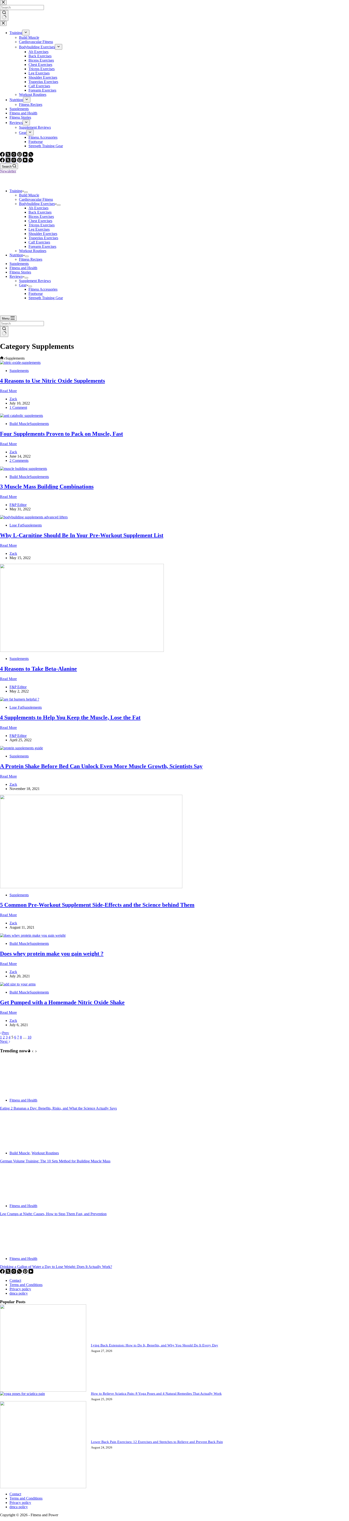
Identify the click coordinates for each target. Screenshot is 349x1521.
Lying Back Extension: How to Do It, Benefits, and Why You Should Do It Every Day (154, 1345)
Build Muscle (29, 195)
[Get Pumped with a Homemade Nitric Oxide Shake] (18, 984)
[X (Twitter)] (8, 161)
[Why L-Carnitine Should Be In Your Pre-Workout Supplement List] (34, 517)
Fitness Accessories (42, 289)
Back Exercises (40, 212)
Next (4, 1041)
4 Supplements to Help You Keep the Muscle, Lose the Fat (70, 717)
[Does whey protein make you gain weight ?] (33, 935)
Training (15, 191)
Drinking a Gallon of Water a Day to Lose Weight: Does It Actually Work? (56, 1267)
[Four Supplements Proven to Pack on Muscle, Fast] (21, 416)
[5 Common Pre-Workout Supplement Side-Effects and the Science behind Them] (91, 887)
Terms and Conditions (25, 1285)
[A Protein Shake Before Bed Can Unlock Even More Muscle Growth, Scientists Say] (21, 748)
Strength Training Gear (45, 298)
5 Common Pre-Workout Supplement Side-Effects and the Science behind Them (97, 905)
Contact (15, 1280)
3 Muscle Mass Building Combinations (47, 486)
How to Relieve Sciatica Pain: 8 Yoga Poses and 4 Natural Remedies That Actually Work (156, 1393)
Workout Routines (32, 251)
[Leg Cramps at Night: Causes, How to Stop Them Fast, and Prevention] (18, 1198)
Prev (5, 1033)
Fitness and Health (23, 268)
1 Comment (18, 407)
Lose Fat (16, 525)
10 (29, 1037)
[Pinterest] (20, 161)
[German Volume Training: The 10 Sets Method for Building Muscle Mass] (18, 1145)
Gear (22, 285)
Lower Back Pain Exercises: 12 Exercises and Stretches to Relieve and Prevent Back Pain (157, 1442)
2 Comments (18, 460)
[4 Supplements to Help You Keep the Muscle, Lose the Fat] (19, 699)
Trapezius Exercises (43, 238)
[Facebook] (3, 161)
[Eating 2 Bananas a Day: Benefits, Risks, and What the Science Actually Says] (18, 1092)
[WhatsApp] (30, 161)
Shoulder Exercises (42, 234)
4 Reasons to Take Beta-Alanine (38, 669)
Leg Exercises (39, 229)
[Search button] (4, 331)
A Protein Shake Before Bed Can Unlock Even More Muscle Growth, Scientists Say (101, 766)
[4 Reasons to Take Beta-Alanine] (82, 650)
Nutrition (16, 255)
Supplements (19, 264)
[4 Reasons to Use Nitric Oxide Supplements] (20, 363)
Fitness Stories (20, 272)
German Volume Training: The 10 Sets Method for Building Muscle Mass (55, 1161)
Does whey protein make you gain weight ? (52, 954)
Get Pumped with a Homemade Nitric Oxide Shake (62, 1002)
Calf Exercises (39, 242)
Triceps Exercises (41, 225)
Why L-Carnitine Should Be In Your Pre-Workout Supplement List (81, 535)
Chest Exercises (40, 221)
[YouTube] (25, 161)
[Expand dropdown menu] (26, 192)
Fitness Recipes (30, 259)
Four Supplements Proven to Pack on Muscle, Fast (61, 434)
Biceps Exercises (41, 216)
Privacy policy (20, 1289)
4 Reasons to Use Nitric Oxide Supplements (52, 381)
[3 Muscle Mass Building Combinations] (23, 469)
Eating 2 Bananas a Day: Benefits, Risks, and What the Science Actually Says (58, 1108)
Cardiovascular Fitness (36, 199)
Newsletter (8, 171)
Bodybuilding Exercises (37, 204)
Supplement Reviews (35, 281)
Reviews (16, 276)
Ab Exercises (38, 208)
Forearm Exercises (42, 246)
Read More (8, 391)
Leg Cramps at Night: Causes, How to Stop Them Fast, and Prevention (53, 1214)
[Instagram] (14, 161)
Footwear (35, 294)
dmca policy (18, 1293)
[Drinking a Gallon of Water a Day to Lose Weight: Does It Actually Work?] (18, 1250)
